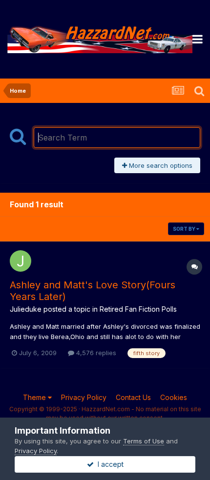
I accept (109, 464)
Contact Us (133, 397)
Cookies (173, 397)
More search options (159, 165)
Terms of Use (143, 441)
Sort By (184, 229)
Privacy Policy (83, 397)
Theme (35, 397)
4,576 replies (95, 353)
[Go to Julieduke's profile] (20, 261)
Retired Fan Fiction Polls (138, 309)
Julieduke (26, 309)
